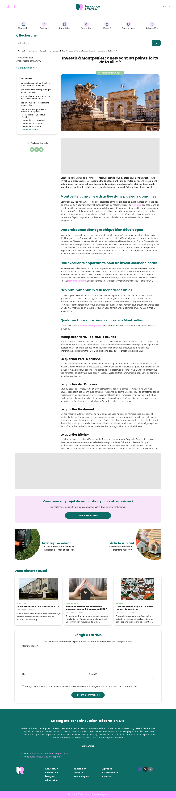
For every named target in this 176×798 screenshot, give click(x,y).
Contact (166, 6)
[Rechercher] (156, 43)
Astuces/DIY (152, 28)
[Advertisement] (110, 156)
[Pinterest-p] (150, 769)
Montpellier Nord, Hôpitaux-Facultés (34, 116)
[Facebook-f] (140, 769)
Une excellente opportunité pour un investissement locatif (36, 97)
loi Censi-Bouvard (77, 281)
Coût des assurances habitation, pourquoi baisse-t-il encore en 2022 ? (86, 608)
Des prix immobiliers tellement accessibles (35, 104)
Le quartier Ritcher (30, 129)
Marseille (136, 205)
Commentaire (30, 646)
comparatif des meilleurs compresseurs (49, 753)
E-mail (93, 674)
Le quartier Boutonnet (31, 126)
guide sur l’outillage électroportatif (46, 757)
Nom (25, 674)
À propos (107, 768)
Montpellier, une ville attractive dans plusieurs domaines (35, 84)
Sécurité (107, 28)
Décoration (86, 28)
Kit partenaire (110, 772)
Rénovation (23, 28)
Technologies (128, 28)
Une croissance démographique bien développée (36, 91)
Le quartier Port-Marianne (33, 120)
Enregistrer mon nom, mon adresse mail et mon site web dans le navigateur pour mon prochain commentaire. (81, 686)
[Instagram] (145, 769)
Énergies (44, 28)
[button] (32, 149)
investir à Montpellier (90, 325)
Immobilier (64, 28)
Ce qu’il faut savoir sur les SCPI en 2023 (37, 607)
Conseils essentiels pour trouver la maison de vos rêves (134, 608)
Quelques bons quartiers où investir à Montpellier (34, 110)
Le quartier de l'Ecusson (32, 123)
